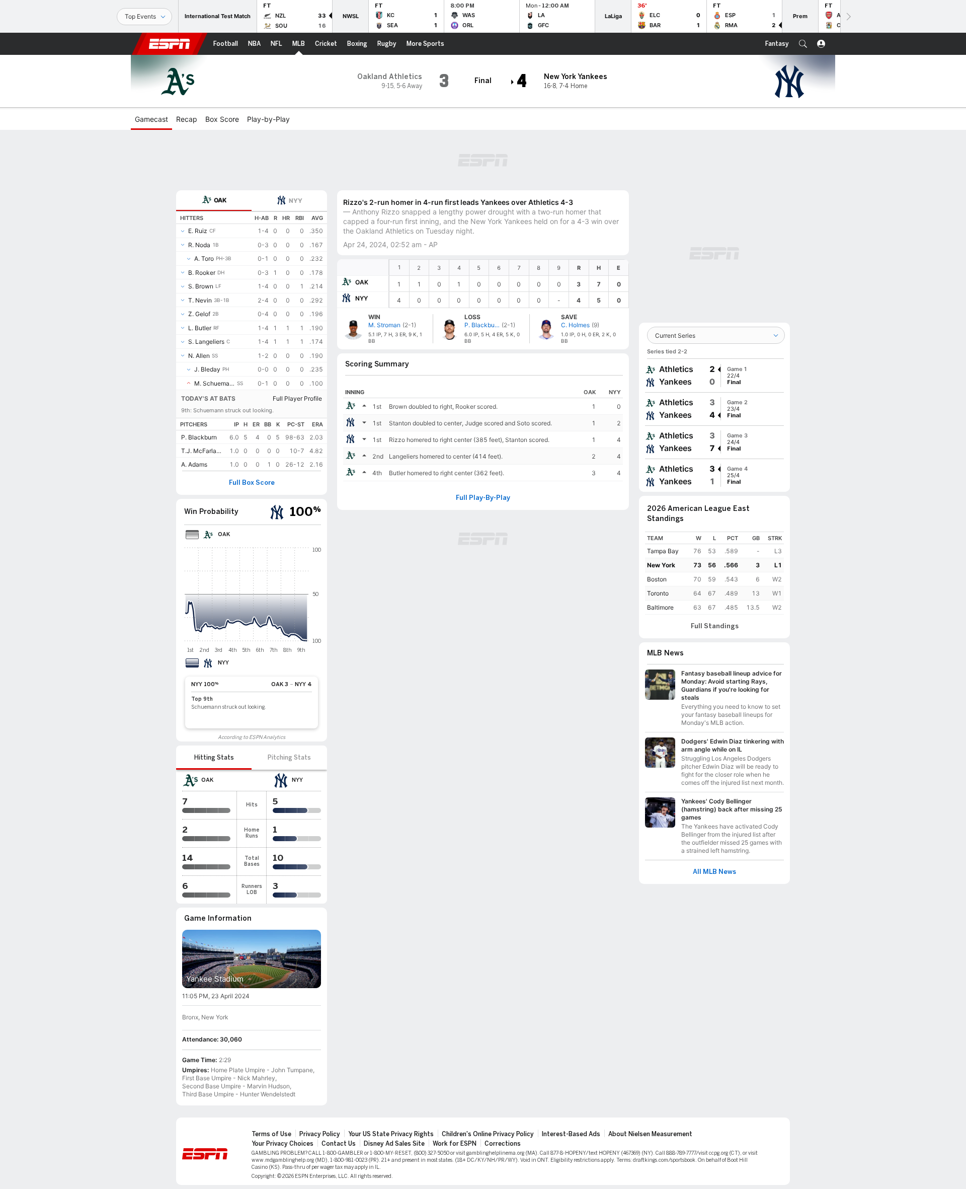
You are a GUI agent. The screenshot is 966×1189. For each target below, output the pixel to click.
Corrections (503, 1143)
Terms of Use (271, 1134)
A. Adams (194, 464)
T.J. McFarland (201, 451)
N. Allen (199, 355)
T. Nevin (200, 300)
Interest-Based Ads (571, 1134)
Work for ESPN (454, 1143)
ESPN (169, 44)
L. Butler (199, 328)
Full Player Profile (297, 398)
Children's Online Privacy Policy (488, 1134)
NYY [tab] (295, 200)
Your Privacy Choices (282, 1143)
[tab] (214, 200)
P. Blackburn (199, 437)
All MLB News (714, 871)
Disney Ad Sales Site (394, 1143)
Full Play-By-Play (483, 497)
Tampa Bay (663, 551)
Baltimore (660, 607)
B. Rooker (201, 272)
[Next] (847, 16)
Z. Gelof (199, 314)
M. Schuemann (214, 383)
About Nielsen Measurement (650, 1134)
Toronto (658, 593)
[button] (803, 44)
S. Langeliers (206, 341)
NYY (361, 298)
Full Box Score (252, 482)
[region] (509, 283)
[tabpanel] (251, 341)
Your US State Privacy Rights (391, 1134)
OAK (361, 282)
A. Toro (204, 258)
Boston (657, 579)
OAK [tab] (220, 200)
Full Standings (715, 626)
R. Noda (199, 245)
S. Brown (200, 286)
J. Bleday (207, 369)
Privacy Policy (319, 1134)
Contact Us (338, 1143)
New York (661, 565)
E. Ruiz (197, 231)
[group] (714, 375)
